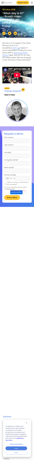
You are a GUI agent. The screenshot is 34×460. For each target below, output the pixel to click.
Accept (16, 448)
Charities (6, 459)
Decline (16, 452)
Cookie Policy (19, 438)
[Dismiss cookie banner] (26, 423)
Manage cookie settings (16, 444)
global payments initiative (15, 54)
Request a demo (23, 2)
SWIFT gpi (16, 48)
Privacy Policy (8, 440)
